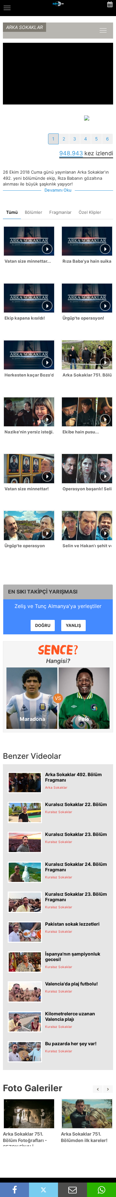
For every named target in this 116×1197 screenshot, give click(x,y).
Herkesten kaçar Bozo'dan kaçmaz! (29, 374)
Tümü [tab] (12, 212)
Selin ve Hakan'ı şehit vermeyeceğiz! (87, 545)
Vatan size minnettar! (27, 488)
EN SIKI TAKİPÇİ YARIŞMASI (42, 591)
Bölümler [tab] (33, 212)
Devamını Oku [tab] (58, 190)
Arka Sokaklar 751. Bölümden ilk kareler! (84, 1137)
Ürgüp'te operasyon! (83, 318)
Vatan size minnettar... (28, 261)
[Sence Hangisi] (58, 650)
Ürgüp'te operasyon (25, 545)
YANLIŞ (73, 625)
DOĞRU (42, 625)
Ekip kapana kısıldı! (25, 318)
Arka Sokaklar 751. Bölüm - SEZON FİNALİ (87, 374)
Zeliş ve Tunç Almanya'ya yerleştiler (58, 606)
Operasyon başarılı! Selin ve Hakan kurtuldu (87, 488)
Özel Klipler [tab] (90, 212)
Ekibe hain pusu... (81, 431)
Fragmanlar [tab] (60, 212)
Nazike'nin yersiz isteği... (29, 431)
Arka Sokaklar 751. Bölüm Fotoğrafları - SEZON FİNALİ (25, 1140)
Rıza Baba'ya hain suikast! (87, 261)
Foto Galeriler (32, 1088)
